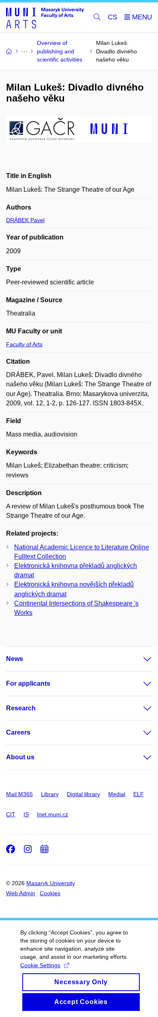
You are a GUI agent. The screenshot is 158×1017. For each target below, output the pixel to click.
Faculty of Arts (24, 344)
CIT (10, 814)
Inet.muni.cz (52, 814)
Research (21, 708)
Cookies (50, 893)
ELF (138, 794)
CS (112, 17)
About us (20, 757)
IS (26, 814)
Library (50, 794)
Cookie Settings (40, 965)
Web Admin (20, 893)
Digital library (83, 794)
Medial (116, 794)
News (14, 658)
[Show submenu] (139, 659)
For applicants (28, 683)
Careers (18, 732)
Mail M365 (19, 794)
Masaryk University (50, 883)
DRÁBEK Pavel (25, 220)
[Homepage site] (45, 17)
